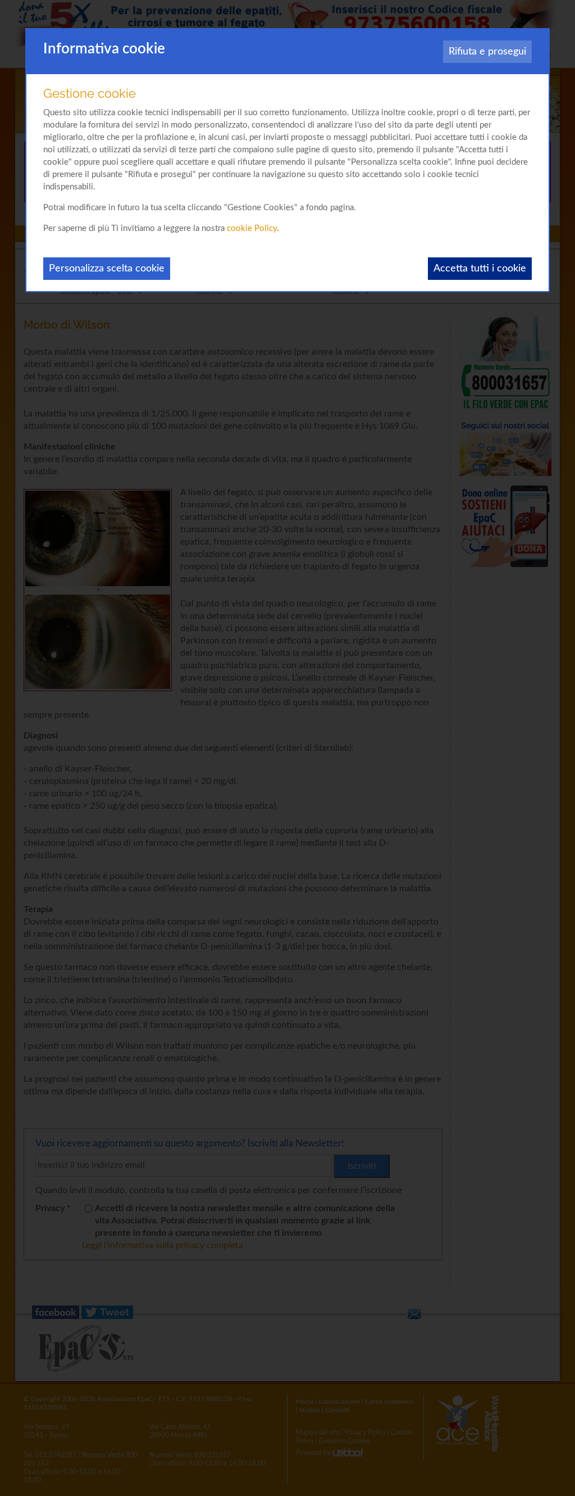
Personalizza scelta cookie (107, 269)
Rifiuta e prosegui (487, 52)
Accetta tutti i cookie (479, 269)
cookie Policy (252, 228)
